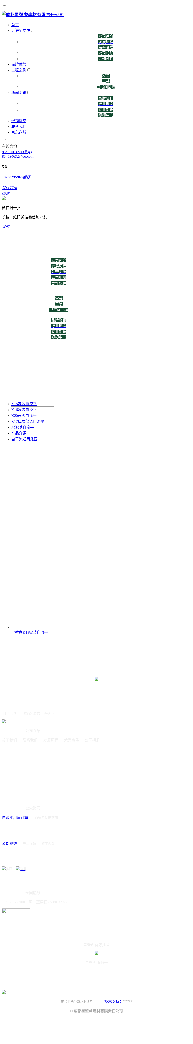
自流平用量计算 (15, 818)
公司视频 (9, 844)
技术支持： (113, 1002)
